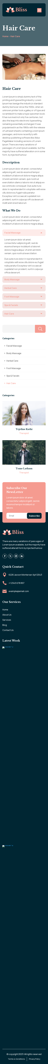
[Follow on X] (10, 556)
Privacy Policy (34, 1059)
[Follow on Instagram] (16, 556)
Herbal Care (12, 360)
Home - (6, 36)
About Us (6, 614)
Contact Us (8, 630)
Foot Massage (13, 368)
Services (6, 619)
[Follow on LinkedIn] (21, 556)
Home (5, 609)
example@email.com (19, 591)
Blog (4, 625)
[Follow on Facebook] (4, 556)
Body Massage (13, 353)
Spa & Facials (12, 375)
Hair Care (15, 36)
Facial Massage (14, 345)
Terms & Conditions (16, 1059)
